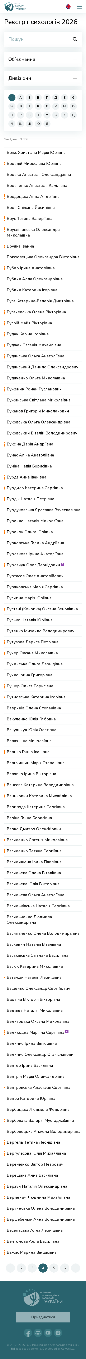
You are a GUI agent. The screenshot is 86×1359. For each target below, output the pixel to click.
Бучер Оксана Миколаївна (32, 653)
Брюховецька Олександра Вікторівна (43, 257)
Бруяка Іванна (20, 246)
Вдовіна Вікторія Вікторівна (33, 999)
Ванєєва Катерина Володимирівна (40, 785)
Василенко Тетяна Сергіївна (34, 851)
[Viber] (58, 1333)
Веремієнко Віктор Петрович (35, 1164)
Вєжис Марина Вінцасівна (32, 1252)
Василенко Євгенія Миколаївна (37, 840)
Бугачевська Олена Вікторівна (36, 312)
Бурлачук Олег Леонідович (35, 565)
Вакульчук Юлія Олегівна (31, 730)
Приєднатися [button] (43, 1317)
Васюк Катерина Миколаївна (35, 966)
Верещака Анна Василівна (32, 1175)
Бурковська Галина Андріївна (35, 543)
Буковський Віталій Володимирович (42, 433)
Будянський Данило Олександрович (42, 367)
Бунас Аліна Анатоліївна (30, 455)
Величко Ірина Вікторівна (32, 1043)
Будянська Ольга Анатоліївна (35, 356)
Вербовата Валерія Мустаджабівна (40, 1120)
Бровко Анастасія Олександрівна (39, 174)
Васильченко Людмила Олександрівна (29, 919)
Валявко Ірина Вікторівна (31, 774)
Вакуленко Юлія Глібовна (31, 719)
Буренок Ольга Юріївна (30, 532)
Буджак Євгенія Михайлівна (34, 345)
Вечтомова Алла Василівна (33, 1241)
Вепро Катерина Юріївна (31, 1098)
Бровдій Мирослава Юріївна (34, 163)
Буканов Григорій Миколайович (38, 411)
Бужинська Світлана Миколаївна (39, 400)
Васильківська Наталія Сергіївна (38, 906)
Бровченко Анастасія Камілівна (37, 185)
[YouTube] (48, 1333)
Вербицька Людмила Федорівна (38, 1109)
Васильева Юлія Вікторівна (33, 884)
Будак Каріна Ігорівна (28, 334)
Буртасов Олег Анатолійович (35, 576)
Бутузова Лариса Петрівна (32, 642)
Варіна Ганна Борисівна (29, 818)
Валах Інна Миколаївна (29, 741)
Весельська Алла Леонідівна (35, 1230)
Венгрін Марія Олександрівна (35, 1076)
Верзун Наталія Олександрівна (37, 1186)
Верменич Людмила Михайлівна (38, 1197)
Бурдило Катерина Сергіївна (35, 488)
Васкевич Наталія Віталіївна (34, 944)
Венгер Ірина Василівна (30, 1065)
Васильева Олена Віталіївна (34, 873)
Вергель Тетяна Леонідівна (33, 1142)
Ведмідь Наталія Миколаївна (35, 1010)
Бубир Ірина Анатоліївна (31, 268)
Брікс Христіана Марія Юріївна (36, 152)
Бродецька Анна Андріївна (33, 196)
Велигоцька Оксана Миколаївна (38, 1021)
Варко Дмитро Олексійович (34, 829)
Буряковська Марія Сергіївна (35, 587)
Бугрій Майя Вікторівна (29, 323)
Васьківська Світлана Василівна (37, 955)
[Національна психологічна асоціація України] (15, 6)
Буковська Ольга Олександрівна (38, 422)
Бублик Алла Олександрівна (35, 279)
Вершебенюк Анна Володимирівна (41, 1219)
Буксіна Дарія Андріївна (30, 444)
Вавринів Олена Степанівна (34, 708)
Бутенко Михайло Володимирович (41, 631)
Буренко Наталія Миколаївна (35, 521)
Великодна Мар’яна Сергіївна (37, 1032)
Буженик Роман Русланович (34, 389)
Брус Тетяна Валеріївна (29, 218)
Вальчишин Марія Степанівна (35, 763)
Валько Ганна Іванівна (28, 752)
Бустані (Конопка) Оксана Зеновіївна (42, 609)
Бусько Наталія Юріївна (30, 620)
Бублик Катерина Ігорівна (32, 290)
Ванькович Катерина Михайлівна (39, 796)
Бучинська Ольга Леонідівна (35, 664)
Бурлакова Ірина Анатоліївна (35, 554)
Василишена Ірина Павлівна (34, 862)
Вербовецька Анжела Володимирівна (43, 1131)
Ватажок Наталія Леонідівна (34, 977)
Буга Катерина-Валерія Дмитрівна (40, 301)
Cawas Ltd (67, 1349)
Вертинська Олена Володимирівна (41, 1208)
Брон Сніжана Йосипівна (31, 207)
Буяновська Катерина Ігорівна (36, 697)
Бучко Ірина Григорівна (29, 675)
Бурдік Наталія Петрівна (30, 499)
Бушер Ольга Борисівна (30, 686)
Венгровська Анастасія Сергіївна (38, 1087)
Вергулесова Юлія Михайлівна (36, 1153)
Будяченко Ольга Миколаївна (36, 378)
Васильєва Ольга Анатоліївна (35, 895)
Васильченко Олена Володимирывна (43, 933)
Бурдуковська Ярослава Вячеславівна (43, 510)
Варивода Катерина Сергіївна (36, 807)
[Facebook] (28, 1333)
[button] (79, 6)
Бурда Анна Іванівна (26, 477)
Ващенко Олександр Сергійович (38, 988)
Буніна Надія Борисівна (29, 466)
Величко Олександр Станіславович (41, 1054)
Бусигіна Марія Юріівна (29, 598)
